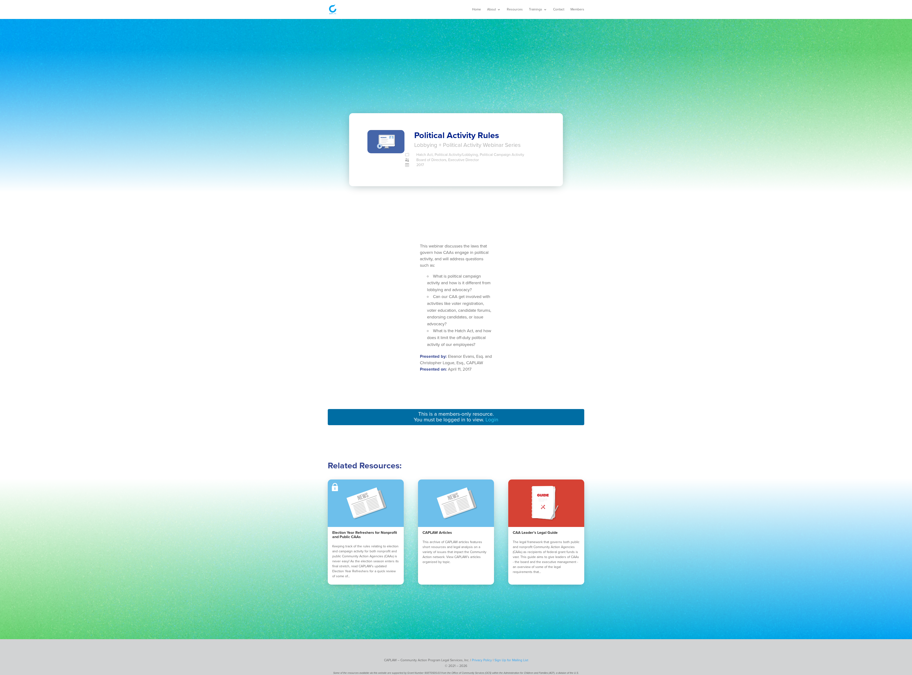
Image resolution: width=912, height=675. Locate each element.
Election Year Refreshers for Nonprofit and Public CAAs (364, 534)
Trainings (535, 9)
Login (491, 420)
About (491, 9)
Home (476, 9)
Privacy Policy (482, 660)
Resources (515, 9)
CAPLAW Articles (437, 532)
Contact (558, 9)
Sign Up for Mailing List (511, 660)
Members (577, 9)
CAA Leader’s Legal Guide (535, 532)
